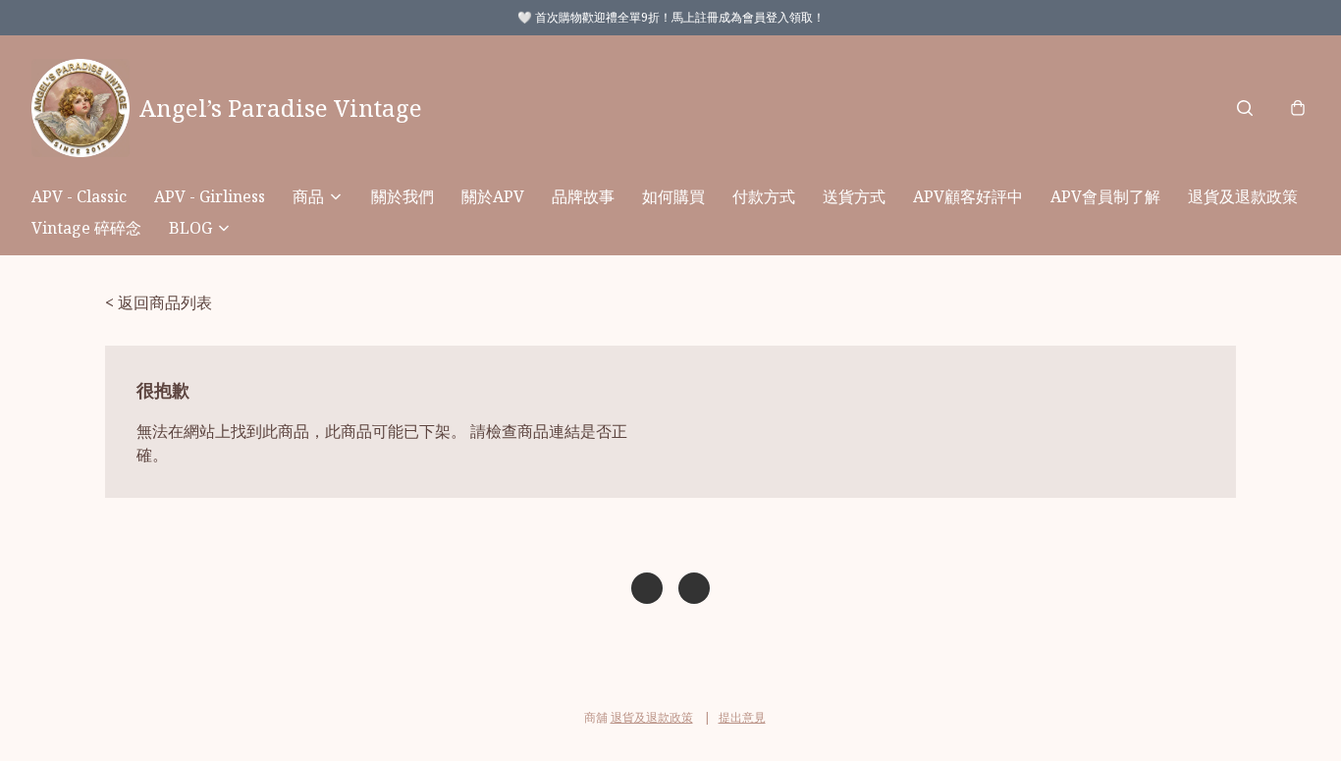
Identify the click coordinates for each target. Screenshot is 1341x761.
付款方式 (763, 196)
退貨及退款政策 (1243, 196)
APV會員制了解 (1105, 196)
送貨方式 (854, 196)
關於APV (492, 196)
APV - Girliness (209, 196)
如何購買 (673, 196)
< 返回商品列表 (158, 302)
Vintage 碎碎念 (86, 228)
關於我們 (402, 196)
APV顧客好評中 (968, 196)
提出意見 (742, 717)
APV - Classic (79, 196)
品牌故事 (583, 196)
